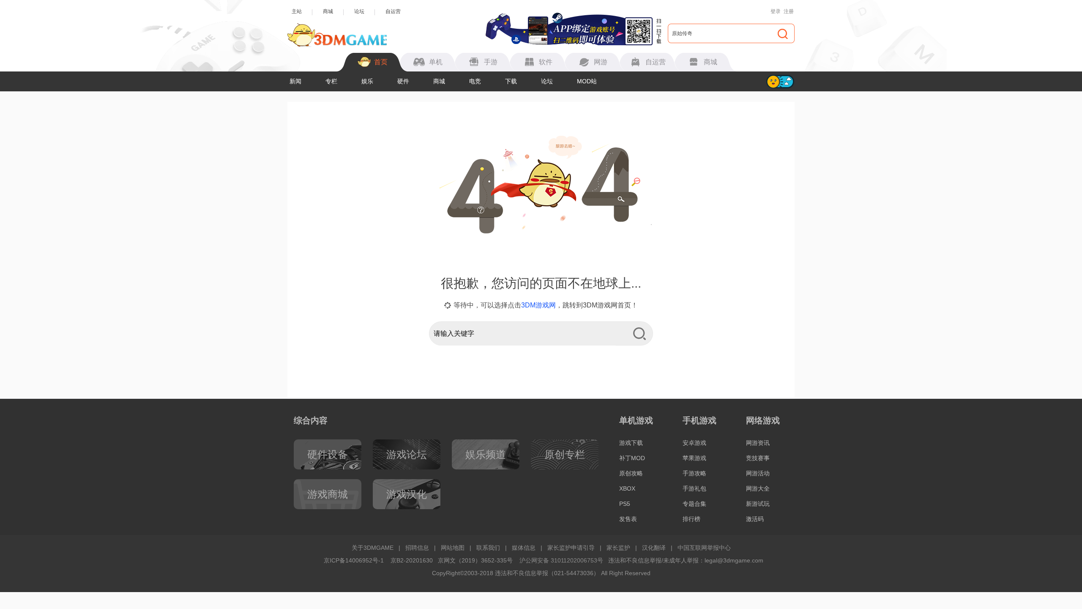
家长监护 (618, 547)
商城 (328, 11)
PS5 (624, 503)
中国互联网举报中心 (704, 547)
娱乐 (367, 81)
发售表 (628, 519)
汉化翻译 (654, 547)
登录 (776, 11)
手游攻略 (694, 473)
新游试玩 (758, 503)
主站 (297, 11)
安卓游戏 (694, 442)
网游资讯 (758, 442)
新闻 (295, 81)
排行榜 (691, 519)
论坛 (359, 11)
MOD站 (587, 81)
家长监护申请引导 (571, 547)
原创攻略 (631, 473)
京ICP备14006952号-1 (354, 560)
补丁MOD (632, 458)
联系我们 (488, 547)
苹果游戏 (694, 458)
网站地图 (452, 547)
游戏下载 (631, 442)
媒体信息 (524, 547)
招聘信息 (417, 547)
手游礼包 (694, 488)
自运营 (393, 11)
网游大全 (758, 488)
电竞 (475, 81)
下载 (511, 81)
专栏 (331, 81)
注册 (789, 11)
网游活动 (758, 473)
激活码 (755, 519)
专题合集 (694, 503)
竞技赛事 (758, 458)
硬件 (403, 81)
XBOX (627, 488)
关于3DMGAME (372, 547)
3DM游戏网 (538, 305)
